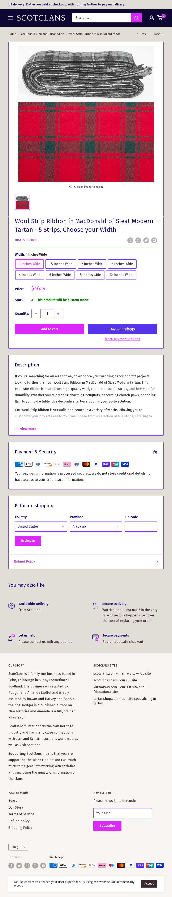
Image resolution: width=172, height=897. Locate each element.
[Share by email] (154, 240)
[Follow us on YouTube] (43, 866)
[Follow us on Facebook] (11, 866)
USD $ (14, 847)
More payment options (122, 339)
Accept (149, 883)
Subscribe (107, 826)
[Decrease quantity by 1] (36, 313)
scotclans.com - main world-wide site (122, 674)
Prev (143, 34)
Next (157, 34)
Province (76, 517)
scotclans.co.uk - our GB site (115, 680)
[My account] (152, 18)
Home (12, 34)
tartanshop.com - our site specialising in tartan (124, 701)
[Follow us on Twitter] (19, 866)
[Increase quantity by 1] (58, 313)
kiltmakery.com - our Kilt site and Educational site (119, 689)
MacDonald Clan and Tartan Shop (42, 34)
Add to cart (49, 329)
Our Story (15, 807)
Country (21, 517)
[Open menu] (10, 17)
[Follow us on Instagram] (27, 866)
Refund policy (19, 821)
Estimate (28, 541)
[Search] (136, 17)
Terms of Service (21, 814)
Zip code (131, 517)
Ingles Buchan (26, 240)
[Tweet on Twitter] (146, 240)
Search (13, 801)
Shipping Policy (20, 828)
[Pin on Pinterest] (138, 240)
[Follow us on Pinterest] (35, 866)
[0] (160, 17)
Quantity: (22, 314)
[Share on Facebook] (130, 240)
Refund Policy (24, 561)
